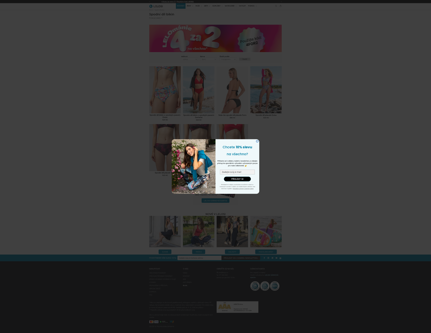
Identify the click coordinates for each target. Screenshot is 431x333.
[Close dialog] (257, 141)
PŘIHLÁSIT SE (237, 179)
